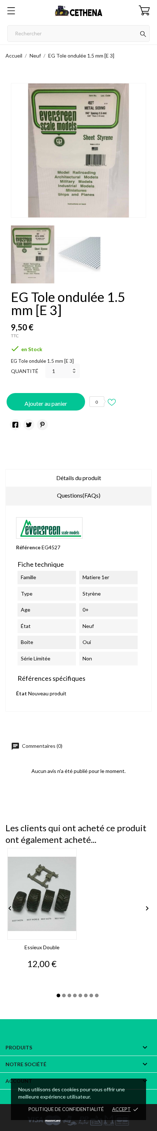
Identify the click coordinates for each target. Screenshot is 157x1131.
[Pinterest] (42, 424)
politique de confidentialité (66, 1109)
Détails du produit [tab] (78, 477)
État (21, 693)
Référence (28, 547)
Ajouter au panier (45, 403)
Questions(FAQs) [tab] (78, 495)
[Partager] (15, 424)
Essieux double (42, 947)
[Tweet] (28, 424)
